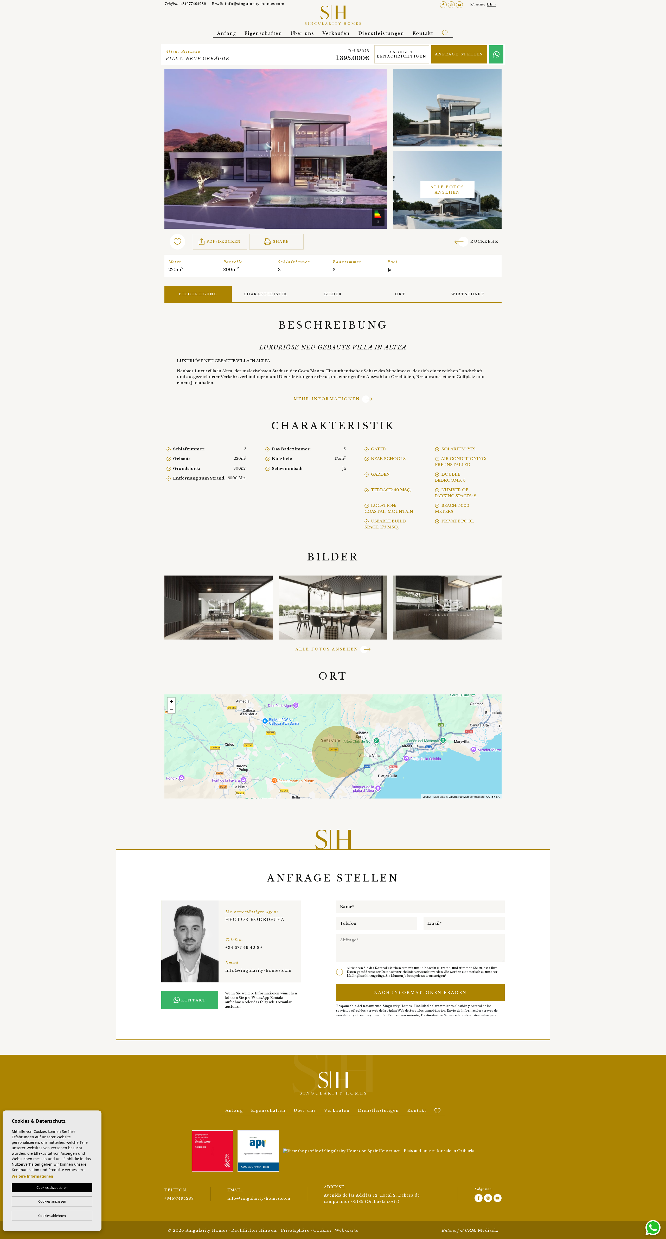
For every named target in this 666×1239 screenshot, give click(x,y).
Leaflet (426, 796)
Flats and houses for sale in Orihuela (439, 1150)
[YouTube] (459, 4)
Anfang (226, 33)
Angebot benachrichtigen (402, 54)
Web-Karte (346, 1230)
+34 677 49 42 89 (243, 947)
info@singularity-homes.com (248, 4)
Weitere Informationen (32, 1176)
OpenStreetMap (459, 796)
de (489, 4)
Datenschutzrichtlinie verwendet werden (412, 972)
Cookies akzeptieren (52, 1187)
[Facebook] (444, 4)
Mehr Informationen (327, 399)
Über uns (302, 33)
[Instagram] (452, 4)
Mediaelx (488, 1230)
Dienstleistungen (381, 33)
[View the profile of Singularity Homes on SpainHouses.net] (341, 1151)
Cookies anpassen (52, 1201)
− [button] (171, 709)
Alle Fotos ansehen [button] (327, 649)
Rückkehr (484, 241)
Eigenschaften (263, 33)
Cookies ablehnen (52, 1215)
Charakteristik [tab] (265, 294)
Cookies (322, 1230)
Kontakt (423, 33)
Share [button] (281, 241)
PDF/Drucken (224, 241)
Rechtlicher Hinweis (254, 1230)
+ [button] (171, 701)
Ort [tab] (400, 294)
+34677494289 (185, 4)
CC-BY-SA (492, 796)
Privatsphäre (295, 1230)
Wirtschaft (467, 294)
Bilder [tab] (333, 294)
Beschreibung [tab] (198, 294)
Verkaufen (336, 33)
